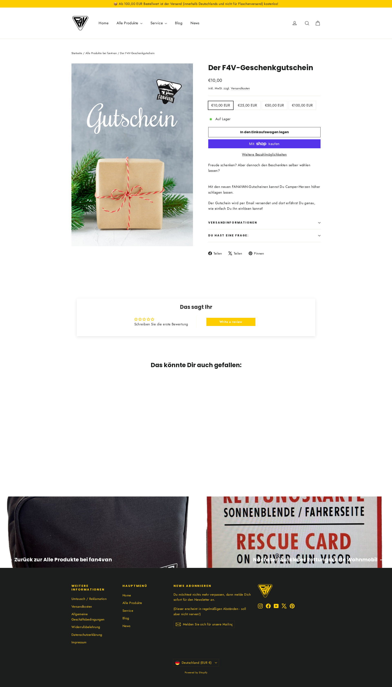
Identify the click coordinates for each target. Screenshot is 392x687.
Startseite (76, 53)
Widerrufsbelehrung (85, 627)
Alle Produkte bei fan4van (101, 53)
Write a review (230, 321)
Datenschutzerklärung (86, 634)
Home (103, 23)
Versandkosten (240, 88)
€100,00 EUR (302, 105)
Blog (178, 23)
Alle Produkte (128, 23)
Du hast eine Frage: (228, 235)
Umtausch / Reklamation (89, 598)
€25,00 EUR (247, 105)
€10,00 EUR (220, 105)
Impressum (79, 642)
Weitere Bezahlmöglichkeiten (264, 154)
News (194, 23)
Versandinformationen (232, 223)
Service (157, 23)
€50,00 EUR (274, 105)
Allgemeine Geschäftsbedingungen (88, 617)
